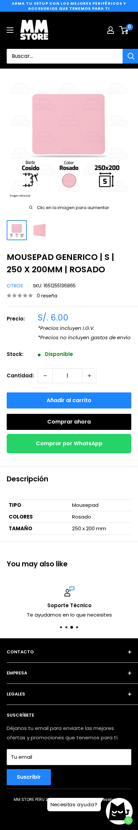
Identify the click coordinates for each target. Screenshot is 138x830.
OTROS (15, 285)
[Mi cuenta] (110, 30)
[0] (124, 30)
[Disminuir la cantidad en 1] (45, 376)
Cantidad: (20, 375)
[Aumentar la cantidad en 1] (89, 376)
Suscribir (29, 777)
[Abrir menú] (10, 30)
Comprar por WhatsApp (69, 443)
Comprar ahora (69, 422)
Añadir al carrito (69, 400)
